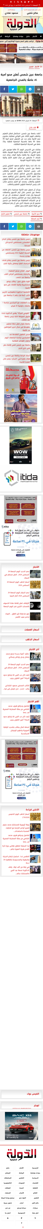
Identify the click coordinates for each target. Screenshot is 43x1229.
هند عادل (32, 127)
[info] (14, 2)
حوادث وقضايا (18, 36)
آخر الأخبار (34, 649)
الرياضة (7, 36)
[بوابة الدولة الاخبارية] (21, 1126)
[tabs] (11, 2)
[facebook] (32, 2)
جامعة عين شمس (21, 214)
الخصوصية (21, 1213)
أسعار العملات (31, 630)
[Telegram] (30, 89)
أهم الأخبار (33, 701)
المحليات (8, 1193)
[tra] (21, 785)
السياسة (35, 1178)
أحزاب (21, 1203)
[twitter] (28, 2)
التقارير (21, 1178)
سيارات (35, 1208)
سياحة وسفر (21, 1208)
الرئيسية (35, 1168)
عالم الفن (35, 1203)
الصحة (21, 1188)
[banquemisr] (21, 48)
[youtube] (25, 2)
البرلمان (7, 1173)
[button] (3, 1125)
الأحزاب (21, 1193)
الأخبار (35, 36)
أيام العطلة (35, 219)
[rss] (21, 2)
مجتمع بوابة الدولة (7, 1198)
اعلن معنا (35, 1213)
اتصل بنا (8, 1213)
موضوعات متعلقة (30, 234)
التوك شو (22, 1198)
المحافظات (7, 1178)
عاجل (28, 36)
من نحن (7, 1208)
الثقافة (35, 1188)
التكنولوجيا (8, 1183)
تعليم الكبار (5, 214)
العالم (35, 1193)
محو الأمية (36, 214)
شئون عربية (8, 1203)
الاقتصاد (35, 1183)
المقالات (8, 1188)
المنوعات (22, 1183)
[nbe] (21, 58)
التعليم (36, 1198)
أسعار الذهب (32, 639)
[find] (18, 2)
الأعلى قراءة (32, 809)
